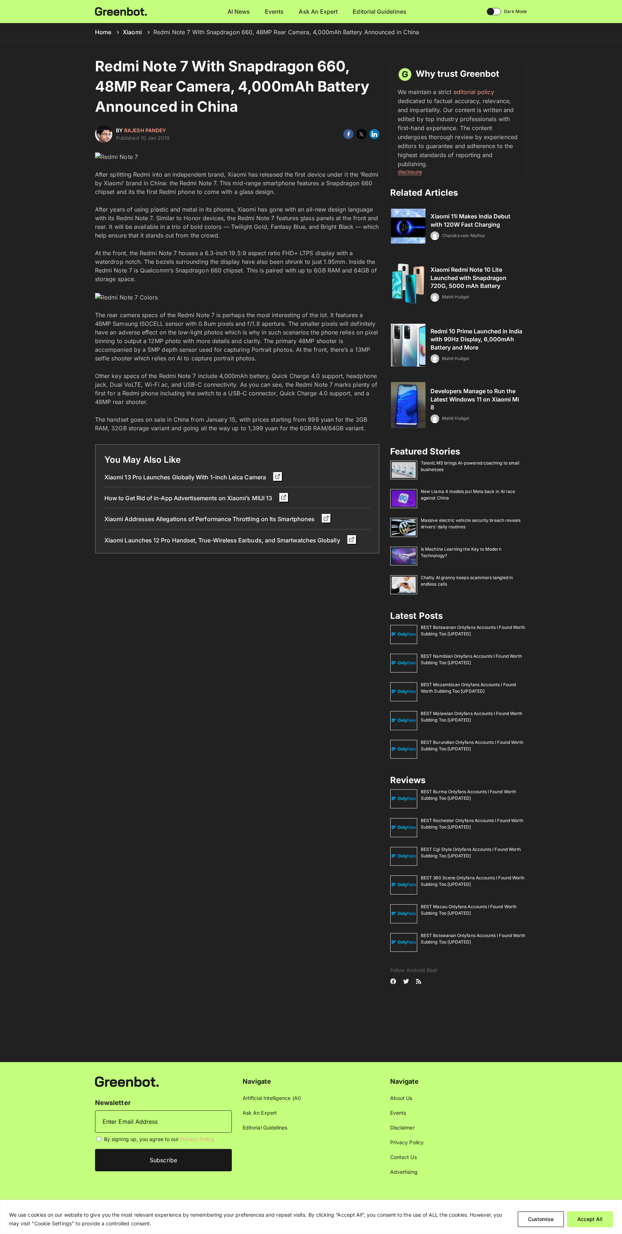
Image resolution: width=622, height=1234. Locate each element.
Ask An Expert (318, 11)
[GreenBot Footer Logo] (127, 1081)
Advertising (404, 1172)
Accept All (590, 1219)
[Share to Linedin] (374, 134)
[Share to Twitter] (361, 134)
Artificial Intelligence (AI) (272, 1098)
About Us (401, 1098)
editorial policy (474, 92)
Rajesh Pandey (145, 130)
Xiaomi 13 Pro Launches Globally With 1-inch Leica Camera (185, 477)
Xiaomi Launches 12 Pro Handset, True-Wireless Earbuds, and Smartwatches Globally (223, 540)
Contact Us (403, 1157)
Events (274, 11)
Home (103, 32)
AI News (238, 11)
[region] (311, 1217)
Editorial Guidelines (379, 11)
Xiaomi (132, 32)
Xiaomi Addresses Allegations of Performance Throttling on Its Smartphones (210, 519)
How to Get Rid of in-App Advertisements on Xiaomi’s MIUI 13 (189, 498)
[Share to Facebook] (348, 134)
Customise (541, 1219)
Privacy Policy (196, 1139)
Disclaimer (402, 1127)
